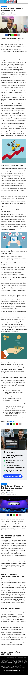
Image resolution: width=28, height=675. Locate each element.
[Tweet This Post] (11, 514)
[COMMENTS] (21, 34)
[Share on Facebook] (6, 34)
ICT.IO (8, 12)
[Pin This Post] (15, 34)
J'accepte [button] (8, 673)
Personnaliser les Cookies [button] (17, 673)
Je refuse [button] (23, 670)
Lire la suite (17, 670)
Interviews (12, 421)
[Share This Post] (9, 34)
